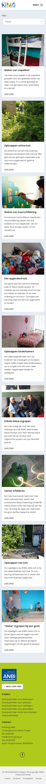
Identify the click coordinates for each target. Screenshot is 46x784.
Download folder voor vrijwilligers (17, 705)
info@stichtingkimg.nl (12, 737)
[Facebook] (23, 755)
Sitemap (39, 778)
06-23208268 (8, 733)
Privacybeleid (28, 778)
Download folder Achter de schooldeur (19, 712)
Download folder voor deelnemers (17, 699)
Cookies (8, 778)
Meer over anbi (13, 686)
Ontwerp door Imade (23, 774)
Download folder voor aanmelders (17, 709)
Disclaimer (17, 778)
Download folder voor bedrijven (16, 702)
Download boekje (10, 715)
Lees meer (9, 94)
